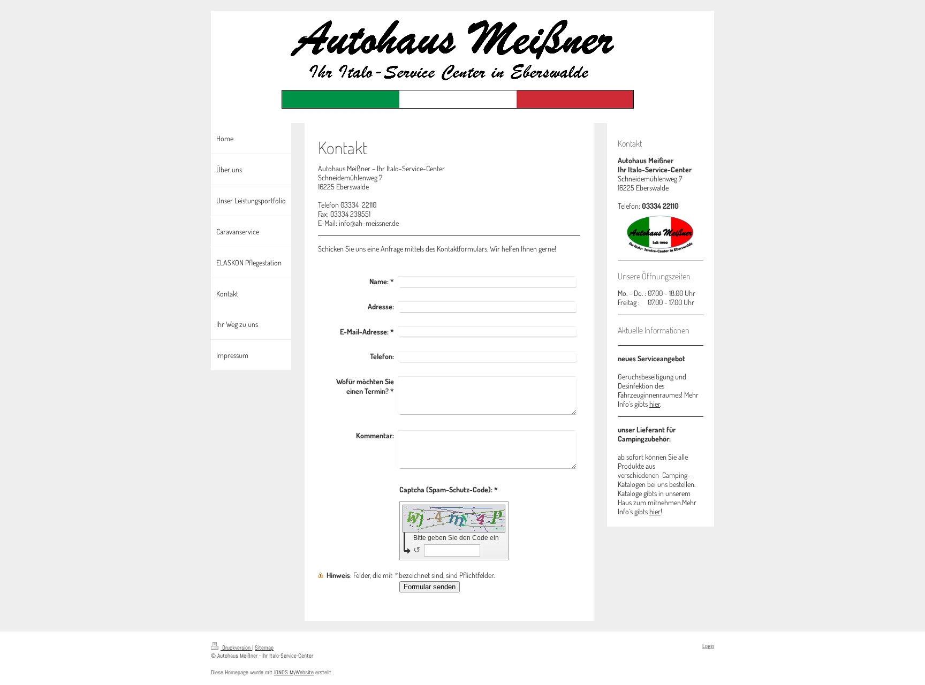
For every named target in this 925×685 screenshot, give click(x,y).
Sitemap (264, 647)
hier (654, 403)
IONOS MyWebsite (294, 672)
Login (708, 646)
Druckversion (236, 647)
